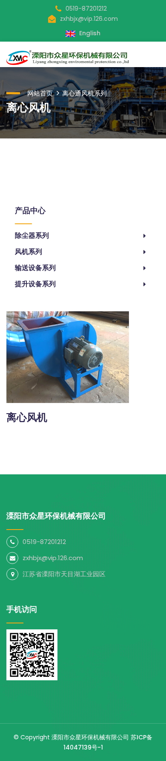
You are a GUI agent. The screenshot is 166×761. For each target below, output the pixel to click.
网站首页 (40, 93)
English (88, 33)
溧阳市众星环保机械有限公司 (90, 737)
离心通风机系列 (84, 93)
